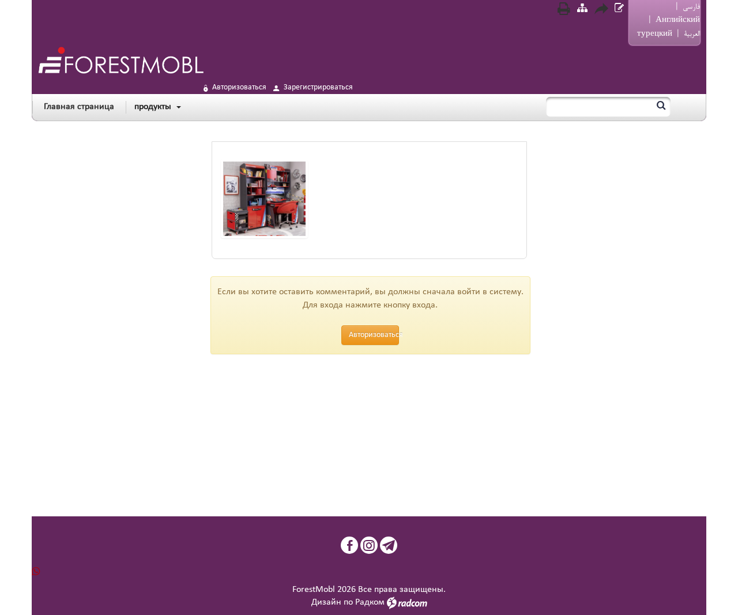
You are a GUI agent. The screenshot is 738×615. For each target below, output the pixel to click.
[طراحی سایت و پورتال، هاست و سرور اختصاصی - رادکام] (407, 602)
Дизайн (326, 602)
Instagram (369, 545)
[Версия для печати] (564, 10)
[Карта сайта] (582, 9)
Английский (678, 20)
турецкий (654, 34)
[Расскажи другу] (600, 10)
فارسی (691, 7)
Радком (370, 602)
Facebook (349, 545)
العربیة (692, 34)
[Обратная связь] (619, 9)
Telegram (388, 545)
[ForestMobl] (120, 60)
